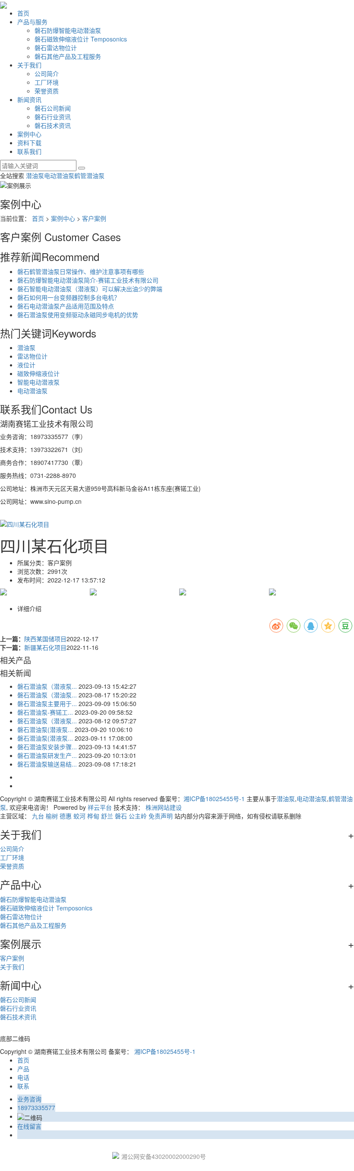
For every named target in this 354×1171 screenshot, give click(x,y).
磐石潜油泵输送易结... (47, 764)
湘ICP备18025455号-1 (214, 798)
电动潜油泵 (59, 175)
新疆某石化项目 (45, 647)
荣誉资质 (47, 90)
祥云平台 (100, 807)
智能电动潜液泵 (38, 382)
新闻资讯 (29, 99)
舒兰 (107, 815)
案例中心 (29, 134)
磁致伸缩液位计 (38, 373)
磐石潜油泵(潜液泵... (45, 729)
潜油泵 (35, 175)
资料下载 (29, 142)
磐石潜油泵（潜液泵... (47, 686)
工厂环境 (47, 82)
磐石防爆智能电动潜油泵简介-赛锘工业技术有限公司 (87, 280)
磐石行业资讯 (53, 116)
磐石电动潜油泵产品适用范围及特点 (65, 306)
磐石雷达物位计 (56, 47)
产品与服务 (32, 21)
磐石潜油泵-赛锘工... (45, 712)
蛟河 (79, 815)
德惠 (66, 815)
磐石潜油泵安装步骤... (47, 746)
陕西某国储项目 (45, 638)
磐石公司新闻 (53, 108)
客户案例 (94, 218)
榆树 (52, 815)
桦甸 (93, 815)
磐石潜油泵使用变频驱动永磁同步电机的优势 (77, 314)
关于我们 (29, 64)
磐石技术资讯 (53, 125)
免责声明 (161, 815)
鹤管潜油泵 (89, 175)
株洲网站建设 (163, 807)
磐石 (121, 815)
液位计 (26, 364)
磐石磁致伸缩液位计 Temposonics (81, 39)
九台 (38, 815)
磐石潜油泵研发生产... (47, 755)
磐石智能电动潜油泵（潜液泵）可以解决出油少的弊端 (89, 288)
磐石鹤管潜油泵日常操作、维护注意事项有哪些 (80, 271)
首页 (23, 13)
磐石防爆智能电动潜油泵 (68, 30)
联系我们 (29, 151)
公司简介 (47, 73)
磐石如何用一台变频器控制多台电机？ (68, 297)
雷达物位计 (32, 356)
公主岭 (138, 815)
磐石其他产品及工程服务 (68, 56)
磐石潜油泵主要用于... (47, 703)
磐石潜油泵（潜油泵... (47, 695)
